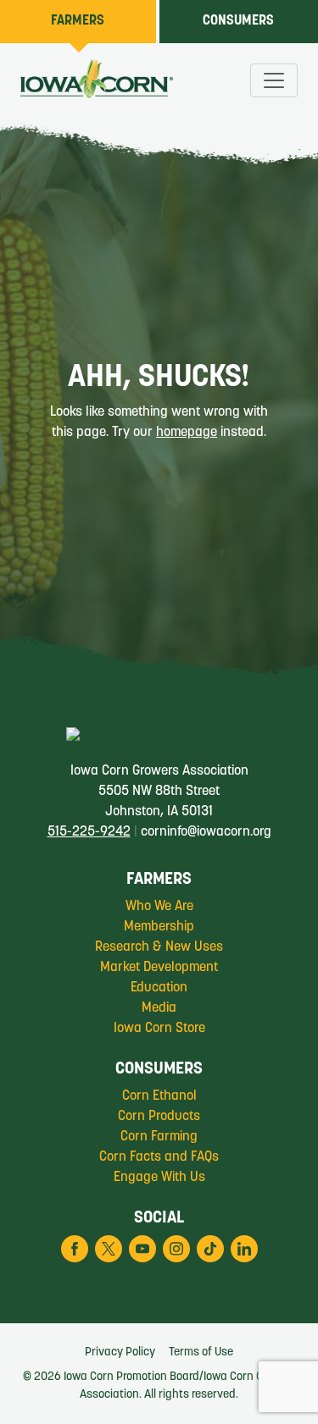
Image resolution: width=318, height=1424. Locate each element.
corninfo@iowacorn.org (206, 832)
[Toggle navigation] (274, 80)
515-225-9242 (89, 832)
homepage (186, 432)
